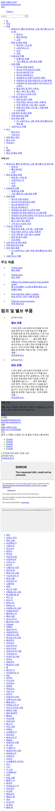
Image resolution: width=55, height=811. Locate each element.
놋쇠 (18, 51)
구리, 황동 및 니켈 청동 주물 (29, 61)
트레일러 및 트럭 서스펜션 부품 (30, 78)
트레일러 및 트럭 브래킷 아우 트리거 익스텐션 (32, 215)
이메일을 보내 (7, 458)
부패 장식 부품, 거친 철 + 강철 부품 (32, 107)
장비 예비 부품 (18, 118)
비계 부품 (20, 110)
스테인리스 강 (22, 48)
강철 (18, 53)
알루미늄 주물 (22, 59)
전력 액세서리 (17, 304)
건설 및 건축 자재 (19, 97)
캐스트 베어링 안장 (25, 72)
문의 (13, 355)
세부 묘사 (19, 355)
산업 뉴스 (15, 135)
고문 (18, 40)
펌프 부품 (15, 277)
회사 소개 (10, 140)
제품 (8, 26)
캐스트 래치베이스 (24, 75)
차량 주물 (15, 64)
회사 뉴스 (15, 132)
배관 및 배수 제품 (24, 99)
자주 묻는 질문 (12, 137)
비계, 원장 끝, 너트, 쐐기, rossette (30, 105)
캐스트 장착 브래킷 (25, 67)
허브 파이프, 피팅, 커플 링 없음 (25, 296)
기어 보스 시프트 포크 (26, 94)
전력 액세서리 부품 (20, 116)
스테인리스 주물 (18, 126)
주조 (8, 23)
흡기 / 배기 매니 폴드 (25, 91)
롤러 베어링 (21, 37)
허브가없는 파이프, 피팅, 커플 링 (31, 102)
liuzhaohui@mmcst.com (11, 420)
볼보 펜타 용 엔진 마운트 (27, 88)
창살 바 (19, 34)
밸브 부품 (15, 270)
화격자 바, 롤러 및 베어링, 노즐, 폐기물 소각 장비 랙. (30, 164)
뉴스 (8, 129)
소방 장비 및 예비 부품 (21, 113)
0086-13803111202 (9, 427)
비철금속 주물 (17, 56)
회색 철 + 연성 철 (24, 45)
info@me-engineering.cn (11, 422)
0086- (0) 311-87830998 (11, 429)
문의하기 (10, 143)
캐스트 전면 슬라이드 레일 (28, 70)
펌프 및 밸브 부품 (19, 42)
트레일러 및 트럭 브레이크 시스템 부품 (34, 80)
